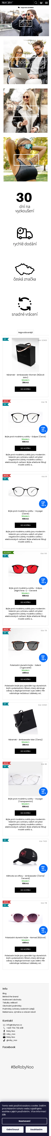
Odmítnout (12, 1129)
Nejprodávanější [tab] (25, 332)
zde (4, 1114)
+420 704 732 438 (15, 1028)
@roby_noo (12, 1040)
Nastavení (24, 1121)
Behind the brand (10, 996)
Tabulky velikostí (10, 1002)
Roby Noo (11, 1031)
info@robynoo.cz (14, 1025)
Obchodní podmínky (12, 1005)
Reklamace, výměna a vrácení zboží (19, 1012)
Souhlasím (36, 1129)
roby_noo (11, 1034)
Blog (4, 993)
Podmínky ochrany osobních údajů (18, 1009)
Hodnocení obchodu (12, 999)
